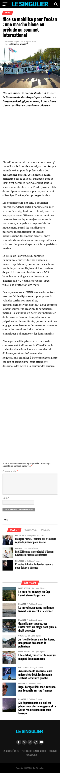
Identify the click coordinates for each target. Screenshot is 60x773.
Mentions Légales (11, 750)
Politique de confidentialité (34, 750)
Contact (53, 750)
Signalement (31, 755)
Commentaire (10, 471)
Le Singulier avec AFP (18, 44)
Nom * (5, 498)
